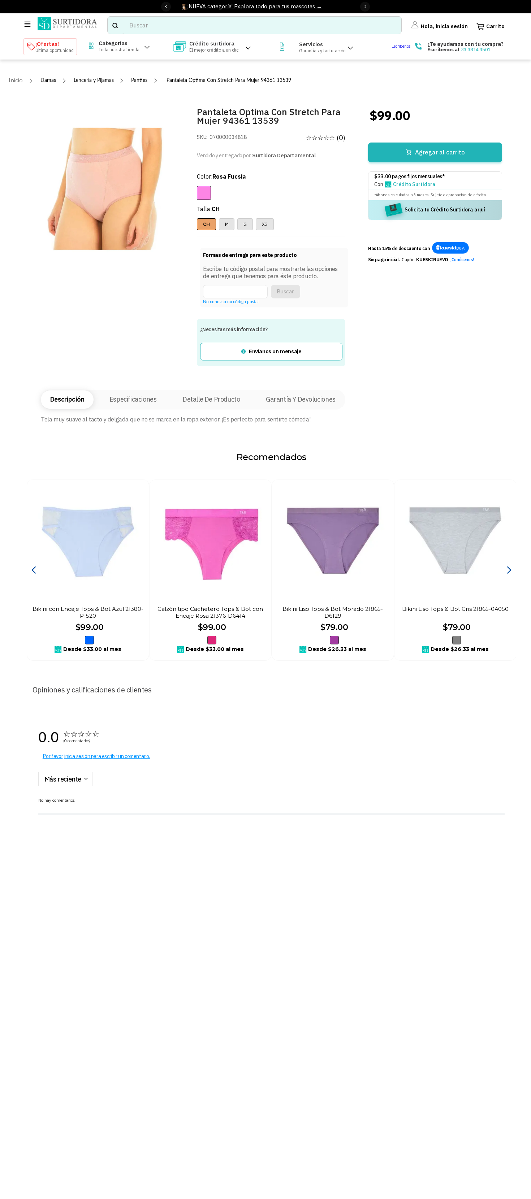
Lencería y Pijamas (94, 80)
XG (265, 224)
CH (206, 224)
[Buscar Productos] (115, 25)
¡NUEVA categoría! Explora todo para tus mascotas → (254, 6)
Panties (139, 80)
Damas (48, 80)
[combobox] (255, 25)
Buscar (285, 291)
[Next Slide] (365, 7)
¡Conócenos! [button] (462, 259)
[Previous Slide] (166, 7)
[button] (271, 351)
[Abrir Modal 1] (450, 248)
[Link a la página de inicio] (16, 80)
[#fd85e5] (204, 193)
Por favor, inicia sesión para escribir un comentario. (96, 756)
